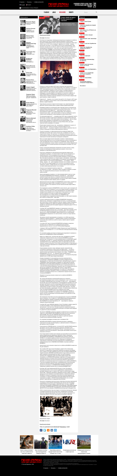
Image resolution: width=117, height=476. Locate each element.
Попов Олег (29, 72)
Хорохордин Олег (30, 51)
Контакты (29, 2)
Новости (71, 12)
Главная (46, 12)
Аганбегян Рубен (30, 126)
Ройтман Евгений (30, 28)
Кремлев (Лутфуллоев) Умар (31, 43)
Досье (54, 12)
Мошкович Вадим (30, 21)
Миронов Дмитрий (31, 118)
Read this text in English (45, 35)
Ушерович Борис (30, 94)
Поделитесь (63, 426)
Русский (23, 4)
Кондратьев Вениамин (29, 59)
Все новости (83, 85)
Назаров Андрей (30, 87)
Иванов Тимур (30, 35)
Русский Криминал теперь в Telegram (29, 7)
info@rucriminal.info (39, 2)
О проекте (22, 2)
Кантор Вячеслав (30, 65)
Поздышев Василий (31, 109)
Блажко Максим (30, 102)
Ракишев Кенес (30, 79)
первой (50, 49)
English (29, 4)
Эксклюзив (62, 12)
